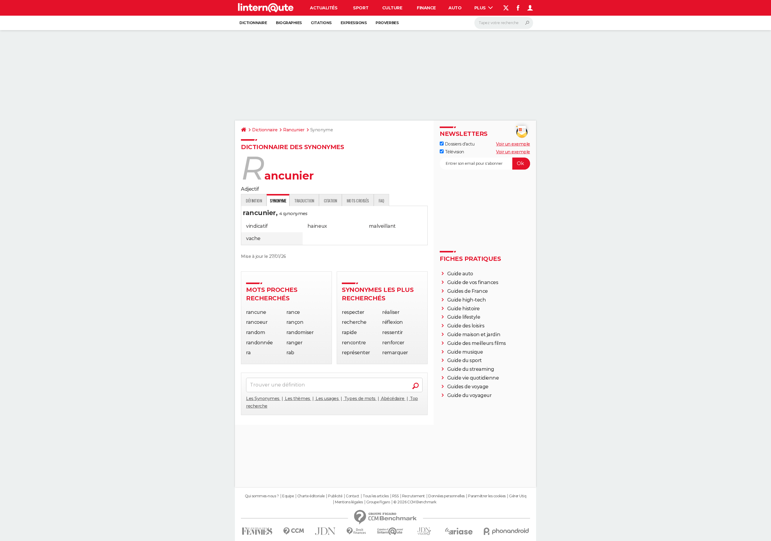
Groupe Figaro (378, 502)
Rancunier (293, 130)
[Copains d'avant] (390, 531)
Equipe (288, 496)
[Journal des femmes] (257, 531)
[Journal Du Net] (325, 531)
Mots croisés (358, 200)
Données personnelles (446, 496)
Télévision (454, 152)
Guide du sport (464, 360)
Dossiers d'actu (459, 144)
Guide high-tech (466, 300)
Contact (352, 496)
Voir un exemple (513, 144)
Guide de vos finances (472, 282)
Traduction (304, 200)
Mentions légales (349, 502)
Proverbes (387, 22)
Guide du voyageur (469, 395)
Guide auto (460, 274)
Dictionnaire (253, 22)
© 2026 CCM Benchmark (414, 502)
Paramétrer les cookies (486, 496)
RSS (395, 496)
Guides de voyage (468, 386)
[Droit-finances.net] (356, 531)
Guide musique (465, 352)
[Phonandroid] (506, 531)
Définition (254, 200)
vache (253, 238)
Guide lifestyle (463, 317)
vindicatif (256, 226)
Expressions (354, 22)
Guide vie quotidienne (473, 378)
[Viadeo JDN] (424, 531)
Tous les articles (376, 496)
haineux (317, 226)
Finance (426, 8)
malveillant (382, 226)
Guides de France (467, 291)
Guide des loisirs (466, 326)
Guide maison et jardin (473, 334)
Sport (360, 8)
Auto (454, 8)
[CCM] (293, 531)
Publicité (335, 496)
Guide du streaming (470, 369)
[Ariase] (459, 531)
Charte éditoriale (311, 496)
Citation (330, 200)
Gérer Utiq (517, 496)
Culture (392, 8)
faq (381, 200)
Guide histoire (463, 308)
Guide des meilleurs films (476, 343)
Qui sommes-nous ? (262, 496)
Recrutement (413, 496)
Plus (480, 8)
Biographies (289, 22)
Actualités (323, 8)
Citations (321, 22)
